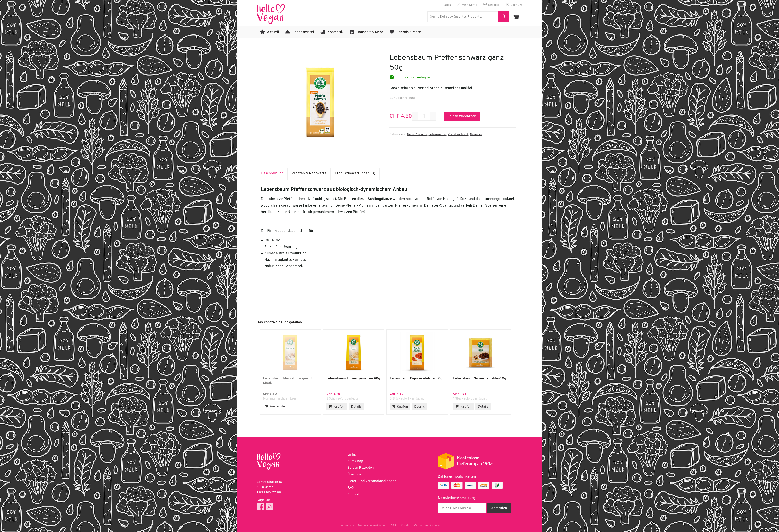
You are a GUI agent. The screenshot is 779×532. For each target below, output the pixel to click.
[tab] (272, 174)
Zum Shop (355, 461)
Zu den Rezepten (360, 468)
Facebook (260, 507)
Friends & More (409, 32)
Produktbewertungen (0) (355, 174)
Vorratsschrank (458, 134)
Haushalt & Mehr (369, 32)
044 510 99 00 (270, 492)
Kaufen (339, 406)
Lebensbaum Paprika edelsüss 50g (417, 353)
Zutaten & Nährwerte (309, 174)
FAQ (350, 488)
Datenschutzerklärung (372, 525)
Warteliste (277, 406)
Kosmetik (335, 32)
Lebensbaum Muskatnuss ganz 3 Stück (290, 353)
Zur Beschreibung (403, 98)
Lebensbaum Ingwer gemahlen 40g (353, 353)
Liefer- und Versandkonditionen (371, 481)
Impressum (347, 525)
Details (356, 406)
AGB (393, 525)
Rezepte (493, 5)
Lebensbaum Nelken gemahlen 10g (480, 353)
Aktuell (273, 32)
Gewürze (476, 134)
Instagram (269, 507)
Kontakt (353, 494)
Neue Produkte (417, 134)
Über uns (516, 5)
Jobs (447, 5)
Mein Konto (469, 5)
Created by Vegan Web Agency (420, 525)
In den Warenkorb (462, 116)
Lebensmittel (303, 32)
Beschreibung (272, 174)
